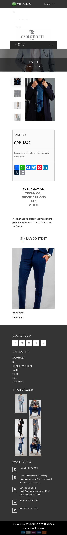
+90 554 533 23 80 (29, 468)
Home (28, 66)
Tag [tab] (33, 201)
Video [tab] (33, 205)
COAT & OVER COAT (22, 366)
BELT (14, 362)
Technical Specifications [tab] (33, 195)
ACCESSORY (18, 358)
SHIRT (15, 374)
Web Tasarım (38, 528)
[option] (33, 283)
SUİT (14, 377)
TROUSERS (18, 313)
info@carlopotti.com (29, 500)
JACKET (16, 370)
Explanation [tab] (33, 189)
